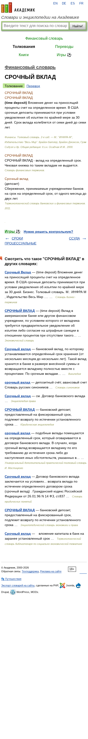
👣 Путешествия (11, 578)
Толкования (24, 47)
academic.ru (18, 7)
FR (81, 3)
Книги (24, 55)
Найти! (78, 26)
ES (73, 3)
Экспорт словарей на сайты (17, 585)
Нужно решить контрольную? (48, 231)
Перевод (33, 86)
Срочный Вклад (18, 272)
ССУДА (74, 238)
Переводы (64, 47)
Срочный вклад (18, 349)
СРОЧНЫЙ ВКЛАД (20, 311)
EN (55, 3)
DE (64, 3)
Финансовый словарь (44, 38)
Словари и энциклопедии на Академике (40, 17)
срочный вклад (17, 382)
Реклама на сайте (50, 571)
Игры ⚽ (64, 55)
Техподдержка (30, 571)
